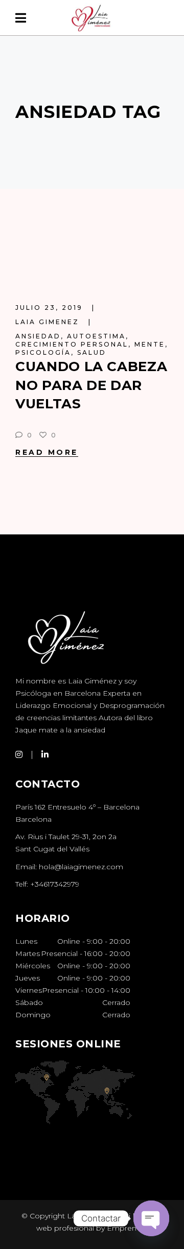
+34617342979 (54, 884)
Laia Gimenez (48, 322)
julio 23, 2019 (50, 307)
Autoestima (96, 336)
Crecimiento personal (71, 344)
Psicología (43, 352)
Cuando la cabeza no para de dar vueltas (91, 385)
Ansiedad (38, 336)
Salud (91, 352)
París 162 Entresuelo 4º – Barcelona (77, 807)
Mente (149, 344)
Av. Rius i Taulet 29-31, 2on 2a (66, 836)
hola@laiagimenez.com (81, 866)
